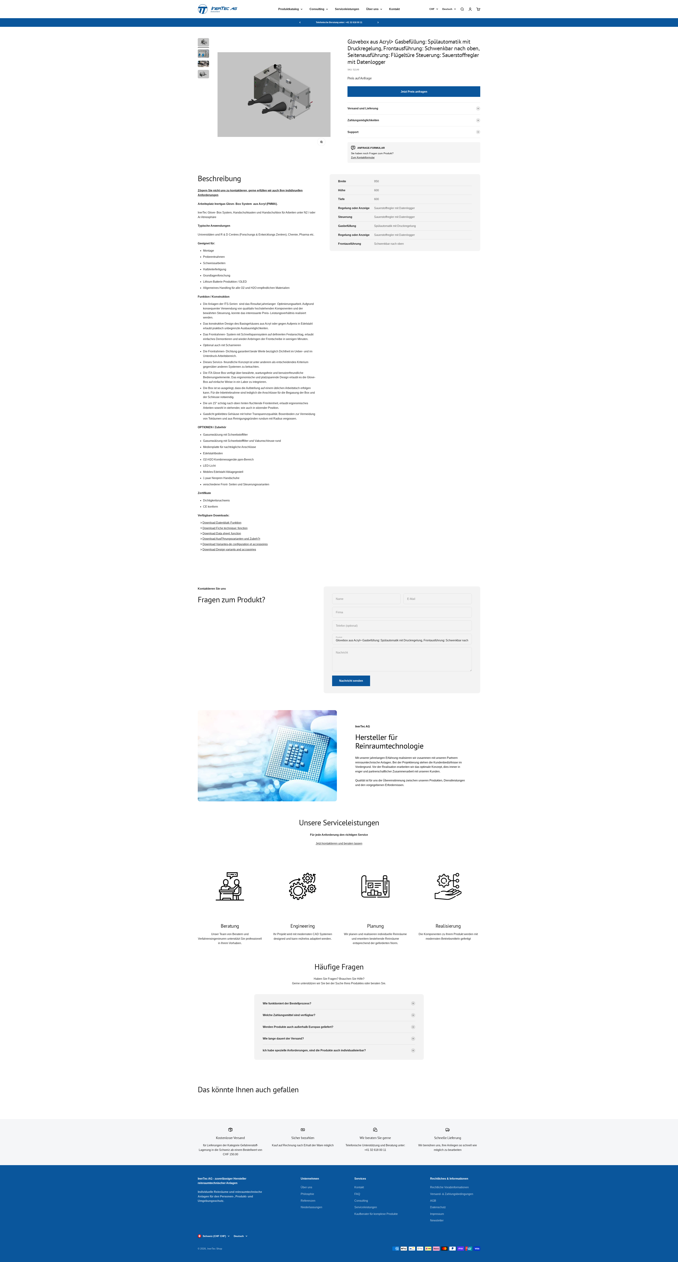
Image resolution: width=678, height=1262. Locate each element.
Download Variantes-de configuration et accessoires (235, 544)
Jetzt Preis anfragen (414, 91)
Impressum (437, 1213)
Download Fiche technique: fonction (225, 528)
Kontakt (394, 9)
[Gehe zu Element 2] (203, 54)
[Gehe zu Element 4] (203, 74)
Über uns (372, 9)
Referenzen (308, 1200)
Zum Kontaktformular (363, 157)
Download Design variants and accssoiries (229, 549)
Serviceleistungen (347, 9)
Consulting (317, 9)
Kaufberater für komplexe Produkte (376, 1213)
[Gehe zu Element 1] (203, 43)
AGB (433, 1200)
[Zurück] (300, 22)
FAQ (357, 1193)
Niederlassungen (311, 1207)
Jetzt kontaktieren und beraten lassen (339, 843)
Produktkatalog (288, 9)
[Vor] (378, 22)
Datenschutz (438, 1207)
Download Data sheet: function (222, 533)
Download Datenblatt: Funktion (222, 522)
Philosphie (307, 1193)
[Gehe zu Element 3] (203, 64)
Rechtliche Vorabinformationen (449, 1187)
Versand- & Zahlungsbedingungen (451, 1193)
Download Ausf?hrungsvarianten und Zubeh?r (231, 538)
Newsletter (437, 1220)
